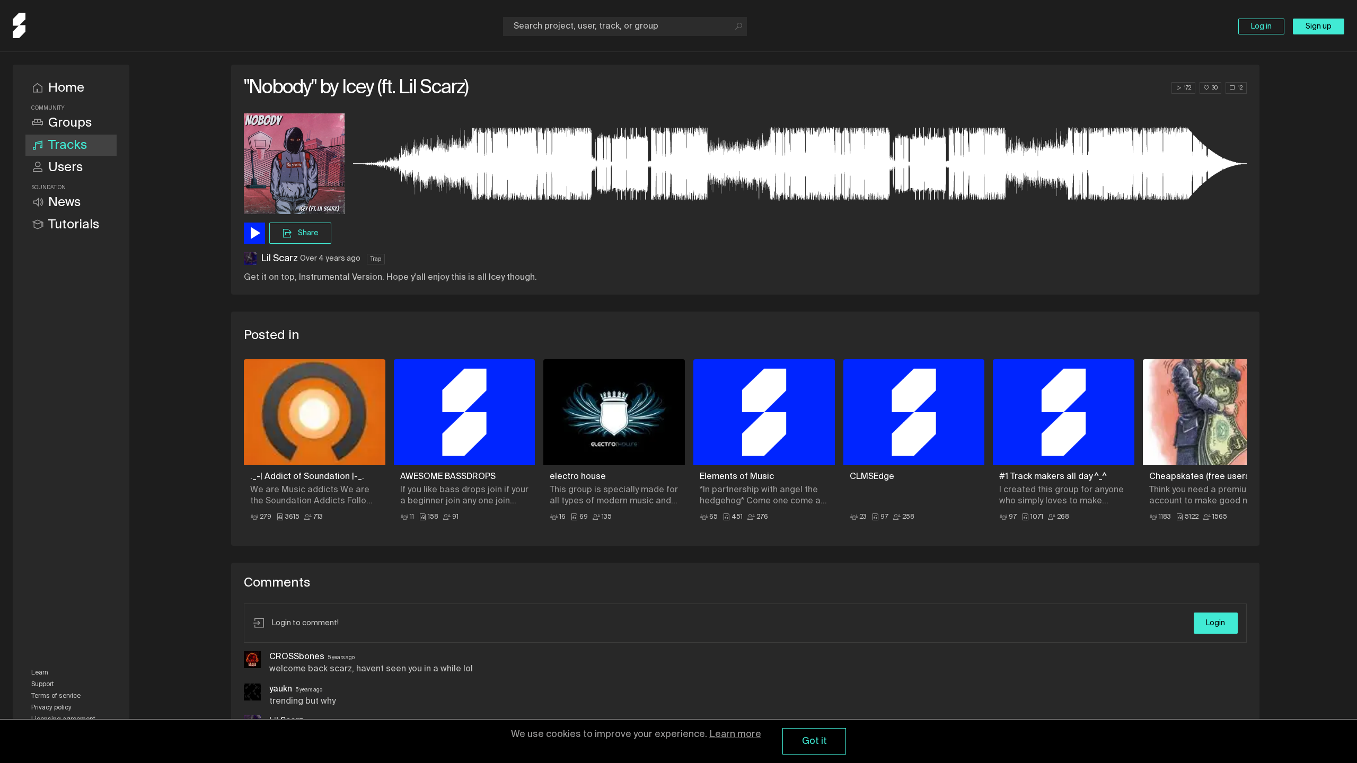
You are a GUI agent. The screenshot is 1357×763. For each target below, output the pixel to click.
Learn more (735, 734)
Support (42, 684)
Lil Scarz (279, 258)
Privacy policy (51, 708)
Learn (39, 673)
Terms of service (56, 696)
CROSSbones (296, 657)
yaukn (280, 689)
